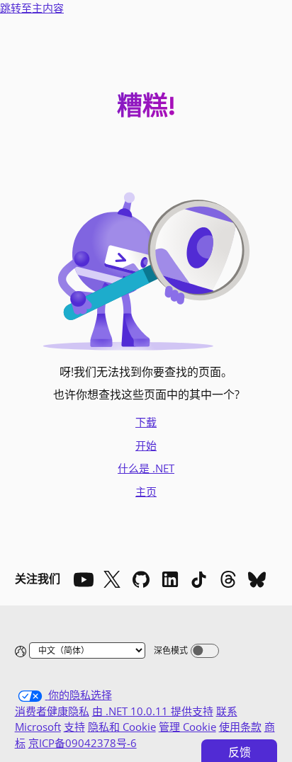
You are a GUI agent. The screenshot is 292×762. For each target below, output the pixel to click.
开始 (146, 445)
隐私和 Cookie (122, 727)
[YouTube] (83, 579)
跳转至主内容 (32, 8)
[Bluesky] (257, 579)
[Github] (141, 579)
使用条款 (240, 727)
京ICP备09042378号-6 (82, 743)
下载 (146, 422)
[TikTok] (199, 579)
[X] (112, 579)
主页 (146, 491)
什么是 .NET (146, 468)
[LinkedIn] (170, 579)
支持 (74, 727)
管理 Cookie (187, 727)
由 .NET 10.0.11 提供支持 (152, 711)
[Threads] (228, 579)
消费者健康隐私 (52, 711)
